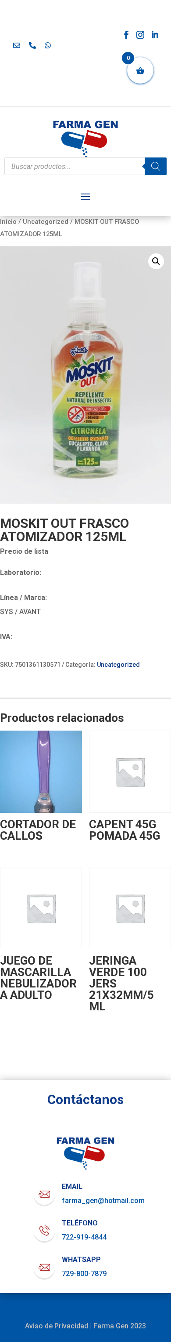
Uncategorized (45, 222)
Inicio (8, 222)
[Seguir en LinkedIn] (155, 35)
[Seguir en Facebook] (126, 35)
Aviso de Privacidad (56, 1326)
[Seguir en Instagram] (140, 35)
